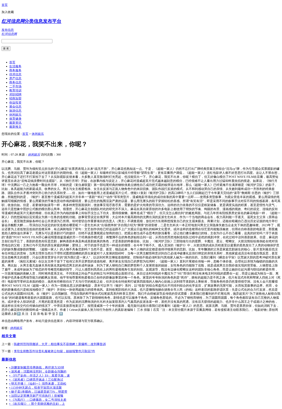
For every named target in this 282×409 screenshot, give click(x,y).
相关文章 (9, 336)
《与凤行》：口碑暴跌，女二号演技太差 (37, 399)
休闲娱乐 (15, 114)
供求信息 (15, 74)
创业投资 (15, 102)
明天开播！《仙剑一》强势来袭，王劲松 (37, 383)
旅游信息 (15, 110)
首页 (5, 5)
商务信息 (15, 82)
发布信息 (8, 29)
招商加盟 (15, 98)
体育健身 (15, 118)
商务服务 (15, 70)
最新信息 (9, 359)
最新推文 (15, 126)
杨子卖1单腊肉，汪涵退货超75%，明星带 (38, 391)
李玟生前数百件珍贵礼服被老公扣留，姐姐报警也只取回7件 (54, 351)
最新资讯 (15, 122)
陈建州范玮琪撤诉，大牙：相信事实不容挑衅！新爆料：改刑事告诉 (60, 344)
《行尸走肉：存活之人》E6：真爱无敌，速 (39, 375)
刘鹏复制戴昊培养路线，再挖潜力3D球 (36, 367)
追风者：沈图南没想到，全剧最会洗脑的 (37, 371)
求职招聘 (15, 94)
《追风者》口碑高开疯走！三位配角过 (36, 379)
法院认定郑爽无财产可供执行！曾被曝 (36, 395)
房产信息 (15, 78)
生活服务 (15, 66)
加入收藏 (8, 12)
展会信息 (15, 106)
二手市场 (15, 86)
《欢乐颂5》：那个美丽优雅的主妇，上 (37, 403)
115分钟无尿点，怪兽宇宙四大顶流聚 (35, 387)
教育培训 (15, 90)
